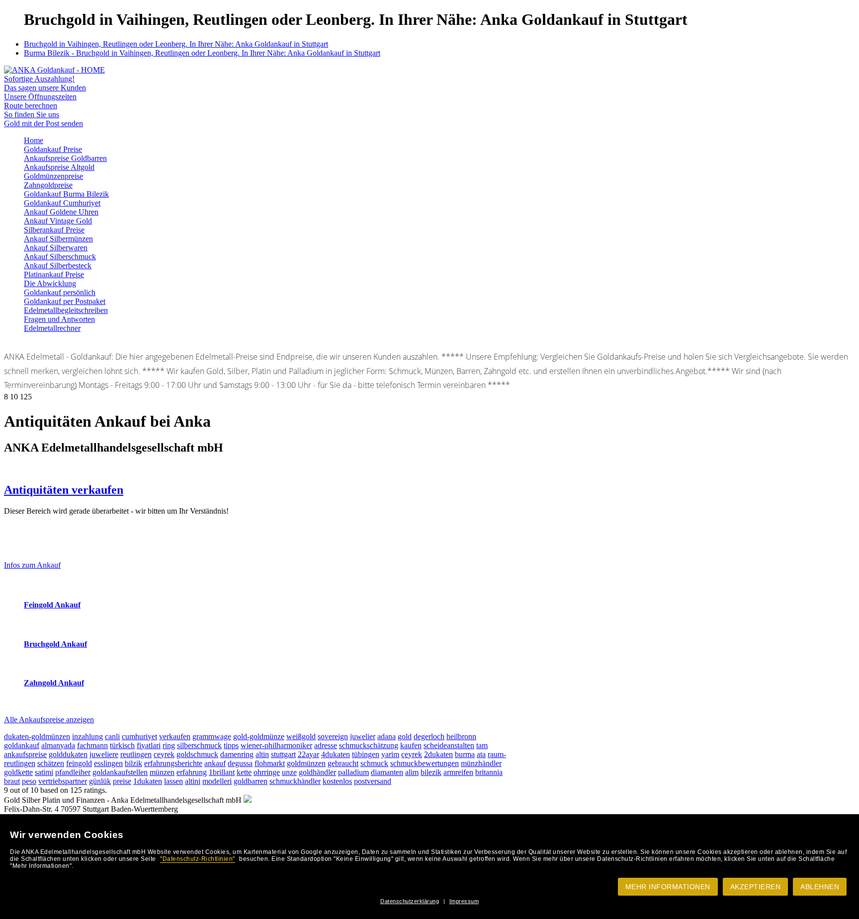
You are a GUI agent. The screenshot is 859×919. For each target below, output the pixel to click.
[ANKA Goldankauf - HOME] (54, 70)
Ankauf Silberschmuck (60, 256)
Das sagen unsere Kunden (45, 87)
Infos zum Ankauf (32, 565)
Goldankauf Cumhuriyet (62, 203)
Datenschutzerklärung (409, 901)
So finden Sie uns (31, 114)
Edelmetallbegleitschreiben (66, 310)
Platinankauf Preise (54, 274)
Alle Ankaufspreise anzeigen (49, 719)
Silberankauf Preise (54, 230)
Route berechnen (30, 105)
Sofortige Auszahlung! (39, 79)
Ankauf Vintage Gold (58, 221)
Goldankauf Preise (53, 149)
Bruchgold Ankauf (55, 644)
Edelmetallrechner (52, 328)
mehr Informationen (667, 887)
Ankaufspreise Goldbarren (65, 158)
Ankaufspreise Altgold (59, 167)
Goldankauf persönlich (59, 292)
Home (33, 140)
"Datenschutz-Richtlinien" (197, 858)
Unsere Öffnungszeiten (40, 96)
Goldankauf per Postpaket (64, 301)
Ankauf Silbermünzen (58, 238)
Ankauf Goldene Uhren (61, 212)
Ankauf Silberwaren (55, 247)
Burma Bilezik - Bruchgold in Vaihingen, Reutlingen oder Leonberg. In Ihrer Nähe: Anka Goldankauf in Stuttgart (202, 53)
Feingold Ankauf (52, 605)
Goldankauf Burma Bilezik (66, 194)
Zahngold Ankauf (54, 683)
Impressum (464, 901)
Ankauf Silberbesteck (57, 265)
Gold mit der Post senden (43, 123)
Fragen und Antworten (59, 319)
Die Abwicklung (50, 283)
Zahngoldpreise (48, 185)
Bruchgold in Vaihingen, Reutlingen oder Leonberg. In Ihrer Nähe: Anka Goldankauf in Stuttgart (176, 44)
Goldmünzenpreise (53, 176)
